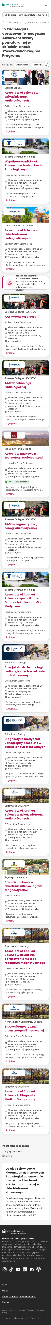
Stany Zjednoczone (12, 1151)
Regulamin (7, 1318)
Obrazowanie (22, 64)
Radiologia (37, 64)
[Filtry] (46, 64)
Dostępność (36, 1318)
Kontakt (5, 1302)
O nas (5, 1290)
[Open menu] (46, 4)
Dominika (7, 1155)
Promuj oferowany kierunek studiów (19, 1296)
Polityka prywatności (21, 1318)
